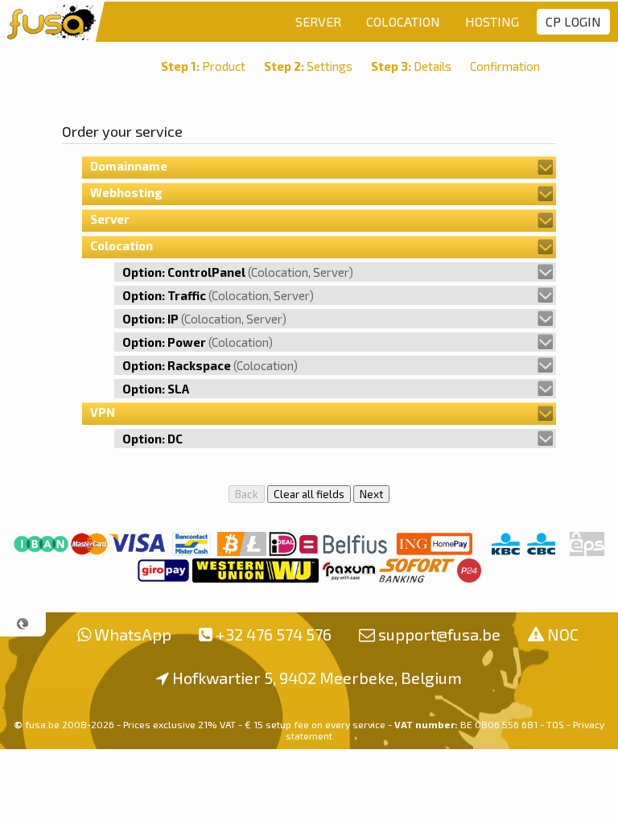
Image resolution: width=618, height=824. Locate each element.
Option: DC (152, 438)
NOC (563, 634)
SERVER (318, 21)
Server (110, 219)
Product (203, 66)
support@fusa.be (439, 634)
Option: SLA (155, 388)
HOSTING (492, 21)
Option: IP (204, 318)
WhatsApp (132, 634)
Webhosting (126, 192)
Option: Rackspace (210, 365)
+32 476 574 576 (274, 634)
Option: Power (197, 342)
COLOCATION (403, 21)
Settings (308, 66)
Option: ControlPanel (237, 272)
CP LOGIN (573, 21)
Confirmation (505, 66)
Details (411, 66)
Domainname (128, 166)
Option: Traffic (218, 295)
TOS (555, 724)
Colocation (121, 245)
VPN (102, 412)
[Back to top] (23, 624)
